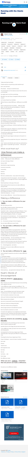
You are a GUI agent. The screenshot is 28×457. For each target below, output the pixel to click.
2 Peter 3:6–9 (20, 46)
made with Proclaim (22, 33)
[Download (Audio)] (25, 67)
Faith (25, 46)
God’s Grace (16, 49)
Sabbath (7, 51)
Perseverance (18, 47)
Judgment (6, 47)
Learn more (23, 6)
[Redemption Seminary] (14, 432)
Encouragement (4, 49)
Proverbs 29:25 (10, 42)
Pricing (7, 451)
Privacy (12, 451)
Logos (9, 450)
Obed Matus (17, 408)
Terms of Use (18, 451)
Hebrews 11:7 (23, 44)
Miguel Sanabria (4, 408)
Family (2, 51)
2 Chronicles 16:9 (18, 42)
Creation (10, 49)
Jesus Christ (21, 51)
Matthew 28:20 (3, 42)
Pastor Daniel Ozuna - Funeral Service (9, 419)
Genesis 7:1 (14, 46)
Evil (16, 51)
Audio (5, 67)
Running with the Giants (5, 38)
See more (25, 370)
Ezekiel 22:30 (3, 44)
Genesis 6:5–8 (10, 44)
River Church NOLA (8, 35)
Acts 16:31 (8, 46)
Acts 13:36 (3, 46)
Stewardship (12, 47)
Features (3, 451)
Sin (1, 47)
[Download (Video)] (25, 70)
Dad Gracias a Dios (5, 407)
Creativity (12, 51)
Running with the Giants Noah (11, 70)
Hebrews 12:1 (16, 44)
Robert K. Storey (8, 34)
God (2, 53)
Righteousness (22, 49)
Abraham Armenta (4, 421)
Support (23, 451)
